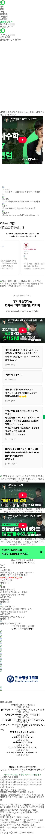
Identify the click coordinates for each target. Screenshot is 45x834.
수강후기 (4, 19)
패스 (2, 6)
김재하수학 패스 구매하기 (11, 623)
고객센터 (4, 16)
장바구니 (10, 26)
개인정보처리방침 (18, 789)
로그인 (3, 26)
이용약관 (4, 789)
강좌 (2, 9)
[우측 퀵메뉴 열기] (44, 417)
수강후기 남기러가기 (9, 777)
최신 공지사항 (6, 702)
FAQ (2, 729)
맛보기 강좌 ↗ (6, 21)
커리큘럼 (4, 14)
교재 (2, 11)
